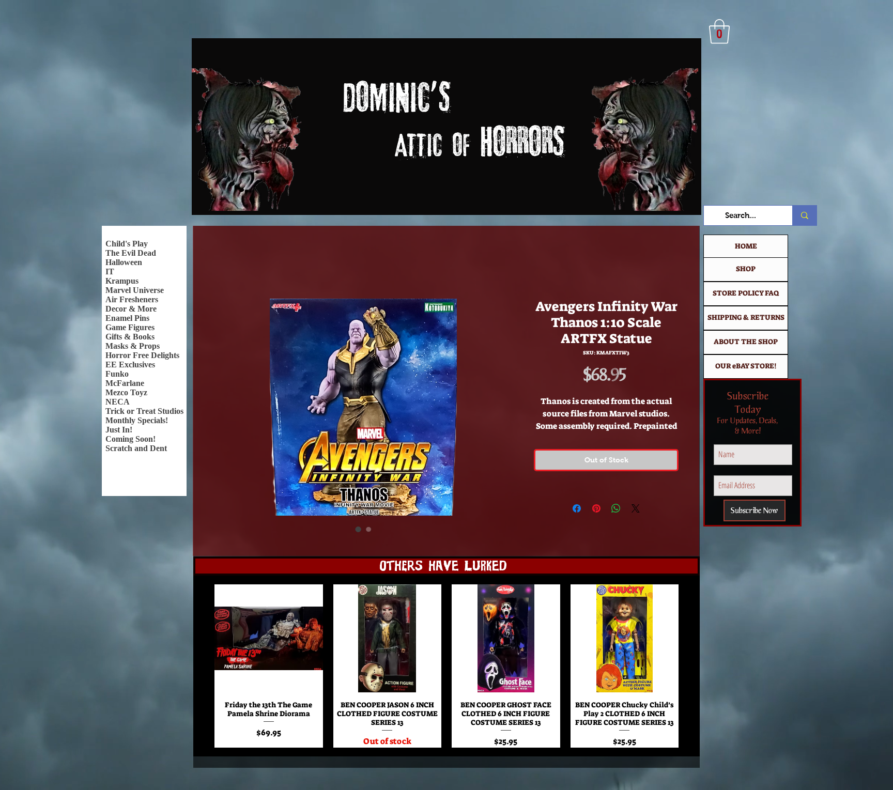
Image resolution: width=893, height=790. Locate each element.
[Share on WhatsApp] (616, 522)
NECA (117, 401)
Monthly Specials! (136, 420)
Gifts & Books (130, 336)
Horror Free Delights (142, 355)
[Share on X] (635, 522)
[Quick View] (268, 642)
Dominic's (396, 100)
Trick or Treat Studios (144, 411)
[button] (719, 31)
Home (221, 263)
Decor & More (131, 308)
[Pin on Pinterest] (596, 522)
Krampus (121, 280)
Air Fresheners (131, 299)
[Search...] (804, 215)
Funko (117, 373)
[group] (446, 670)
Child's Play (126, 243)
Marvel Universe (134, 290)
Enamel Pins (127, 318)
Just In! (118, 429)
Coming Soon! (130, 439)
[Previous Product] (199, 670)
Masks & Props (132, 346)
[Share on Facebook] (577, 522)
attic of (400, 147)
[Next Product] (693, 670)
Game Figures (130, 327)
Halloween (123, 262)
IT (109, 271)
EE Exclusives (130, 364)
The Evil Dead (130, 253)
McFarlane (124, 383)
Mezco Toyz (126, 392)
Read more (606, 439)
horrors (522, 145)
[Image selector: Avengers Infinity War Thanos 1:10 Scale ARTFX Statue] (358, 530)
